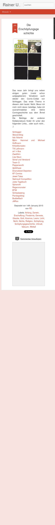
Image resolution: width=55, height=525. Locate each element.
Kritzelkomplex (18, 145)
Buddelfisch (17, 198)
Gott (22, 218)
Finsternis (30, 215)
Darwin (36, 212)
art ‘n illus (16, 151)
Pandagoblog (18, 195)
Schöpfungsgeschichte (25, 223)
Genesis (39, 215)
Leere (36, 218)
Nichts (21, 221)
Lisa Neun (16, 156)
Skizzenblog (17, 134)
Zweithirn (16, 154)
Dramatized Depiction (22, 170)
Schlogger (16, 131)
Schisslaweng (18, 192)
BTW (14, 190)
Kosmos (28, 218)
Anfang (28, 212)
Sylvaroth (16, 184)
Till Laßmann (18, 148)
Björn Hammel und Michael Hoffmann (28, 141)
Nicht (15, 221)
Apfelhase (16, 167)
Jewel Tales (17, 176)
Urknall (39, 223)
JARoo (15, 201)
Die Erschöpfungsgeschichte (28, 29)
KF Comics (17, 173)
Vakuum (25, 226)
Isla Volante (17, 137)
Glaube (16, 218)
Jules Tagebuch (19, 181)
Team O (16, 162)
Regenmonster (19, 187)
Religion (29, 221)
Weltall (33, 226)
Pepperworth (18, 165)
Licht (42, 218)
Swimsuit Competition (22, 178)
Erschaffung (19, 215)
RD (30, 208)
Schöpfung (38, 221)
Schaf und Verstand (21, 159)
